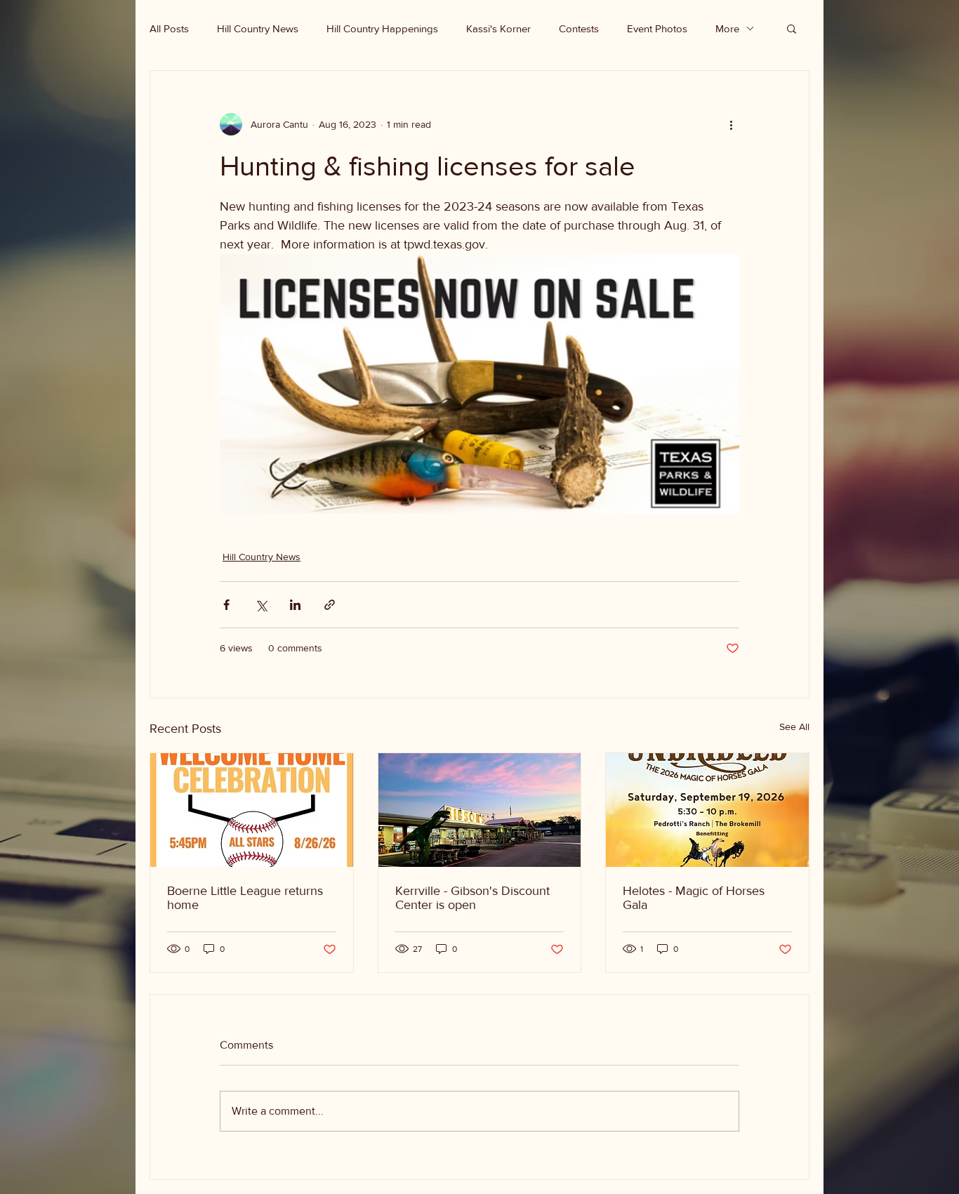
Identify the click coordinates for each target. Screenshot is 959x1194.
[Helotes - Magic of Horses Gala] (707, 810)
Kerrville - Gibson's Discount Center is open (472, 898)
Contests (579, 28)
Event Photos (657, 28)
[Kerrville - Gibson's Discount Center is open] (479, 810)
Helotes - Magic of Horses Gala (694, 898)
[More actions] (730, 124)
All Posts (169, 28)
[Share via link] (329, 604)
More (727, 28)
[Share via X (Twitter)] (260, 604)
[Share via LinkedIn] (295, 604)
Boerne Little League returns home (245, 898)
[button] (791, 28)
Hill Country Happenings (382, 28)
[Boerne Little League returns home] (251, 810)
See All (794, 726)
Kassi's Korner (498, 28)
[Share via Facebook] (226, 604)
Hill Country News (257, 28)
